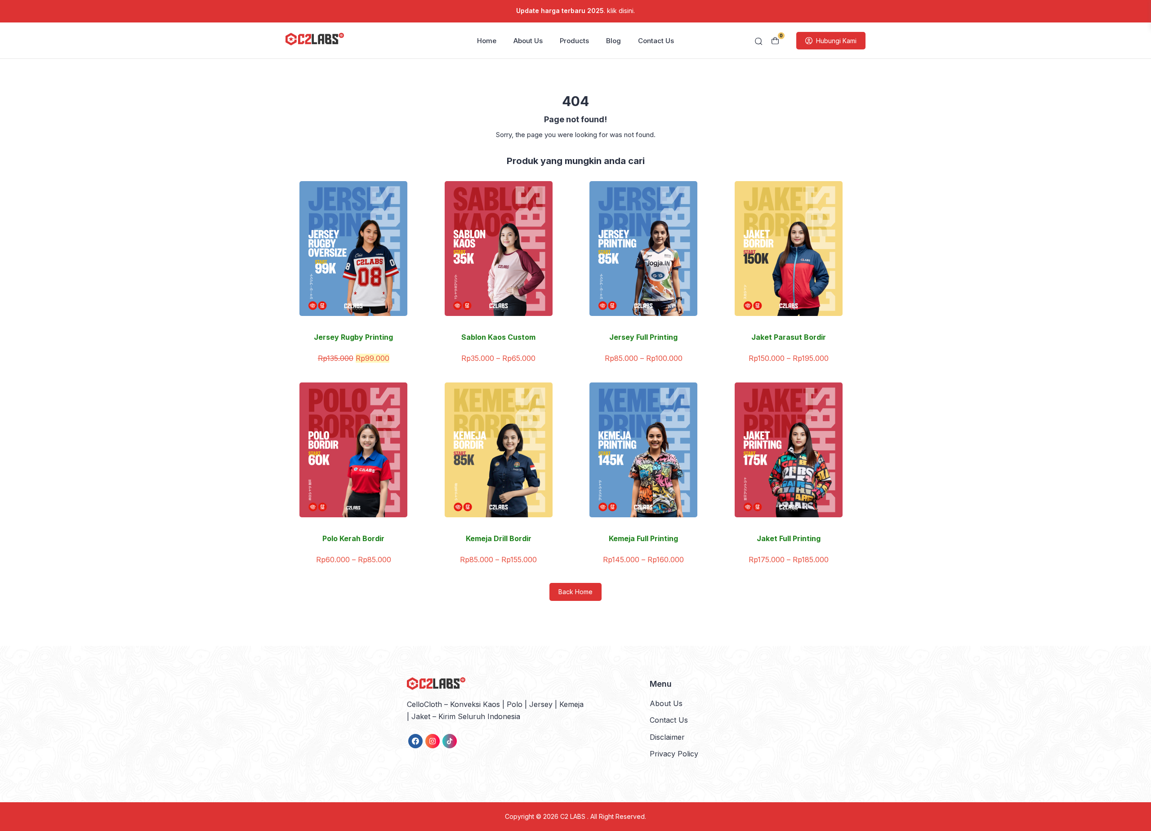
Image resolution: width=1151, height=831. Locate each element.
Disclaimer (667, 737)
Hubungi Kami (836, 40)
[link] (415, 741)
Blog (613, 40)
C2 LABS (573, 816)
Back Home (575, 591)
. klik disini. (575, 10)
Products (574, 40)
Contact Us (656, 40)
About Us (528, 40)
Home (486, 40)
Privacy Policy (674, 753)
